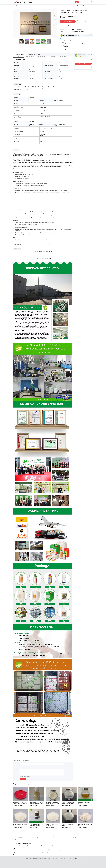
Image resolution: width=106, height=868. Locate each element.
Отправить (23, 779)
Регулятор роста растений (57, 837)
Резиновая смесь (28, 850)
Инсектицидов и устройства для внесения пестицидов (82, 835)
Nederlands (55, 859)
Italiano (48, 859)
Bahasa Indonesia (83, 859)
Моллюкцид (35, 835)
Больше (14, 854)
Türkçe (75, 859)
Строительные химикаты (18, 850)
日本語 (65, 859)
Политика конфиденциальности (49, 858)
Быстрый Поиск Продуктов (71, 858)
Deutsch (51, 859)
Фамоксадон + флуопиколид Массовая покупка (45, 852)
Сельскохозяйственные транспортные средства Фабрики (24, 852)
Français (38, 859)
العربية (59, 859)
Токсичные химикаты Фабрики (55, 850)
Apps (84, 5)
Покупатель (71, 5)
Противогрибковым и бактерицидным (40, 837)
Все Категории (17, 5)
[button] (69, 57)
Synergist (14, 839)
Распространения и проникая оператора (60, 835)
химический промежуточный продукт (19, 835)
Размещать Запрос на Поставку (43, 779)
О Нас (27, 858)
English (27, 859)
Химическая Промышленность (22, 7)
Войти (92, 2)
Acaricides (74, 837)
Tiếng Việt (78, 859)
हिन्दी (68, 859)
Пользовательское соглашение (38, 858)
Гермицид (34, 7)
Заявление (30, 858)
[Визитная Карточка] (91, 59)
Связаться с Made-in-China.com (60, 858)
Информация (78, 858)
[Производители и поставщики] (19, 2)
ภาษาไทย (71, 859)
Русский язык (43, 859)
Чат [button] (85, 21)
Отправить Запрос (68, 21)
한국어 (62, 859)
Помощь (78, 5)
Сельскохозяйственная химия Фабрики (41, 850)
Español (31, 859)
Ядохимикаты (30, 7)
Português (34, 859)
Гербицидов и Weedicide (17, 837)
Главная (14, 7)
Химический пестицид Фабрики (69, 850)
